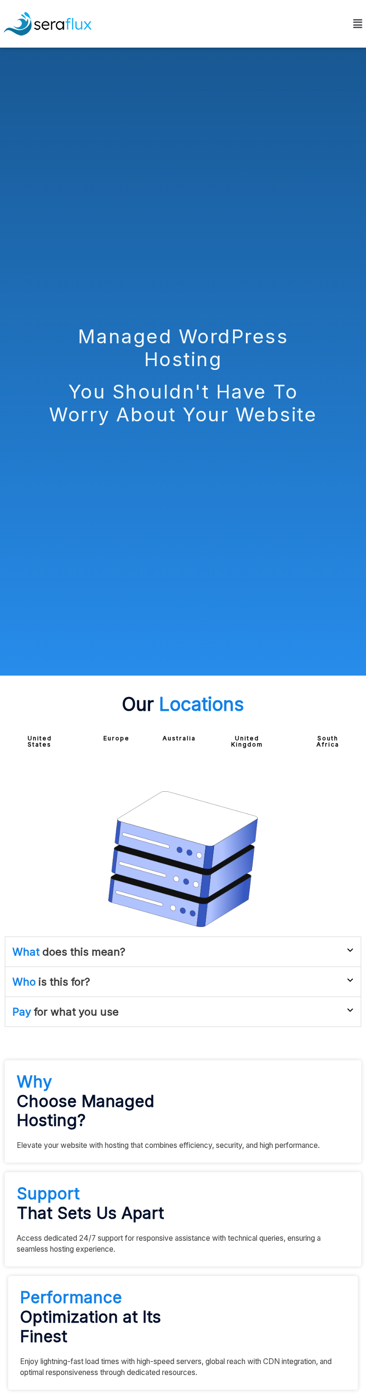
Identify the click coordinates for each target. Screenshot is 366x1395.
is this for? (51, 982)
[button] (40, 742)
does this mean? (68, 952)
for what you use (65, 1012)
